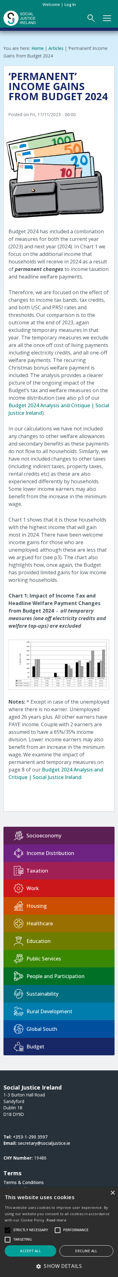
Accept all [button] (30, 1250)
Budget (35, 1046)
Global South (41, 1028)
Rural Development (49, 1011)
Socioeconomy (43, 835)
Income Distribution (50, 853)
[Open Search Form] (91, 18)
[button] (59, 1266)
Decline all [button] (86, 1250)
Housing (36, 905)
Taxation (37, 870)
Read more (56, 1220)
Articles (56, 48)
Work (32, 888)
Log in (70, 4)
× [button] (112, 1193)
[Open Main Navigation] (107, 18)
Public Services (43, 958)
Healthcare (39, 923)
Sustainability (42, 993)
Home (37, 48)
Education (38, 941)
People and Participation (55, 976)
